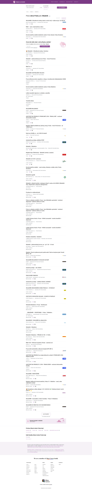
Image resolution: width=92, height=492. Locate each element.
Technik (45, 430)
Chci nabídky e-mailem (45, 46)
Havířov (45, 447)
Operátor (39, 430)
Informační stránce (59, 450)
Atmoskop (27, 472)
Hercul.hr (52, 468)
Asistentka (28, 430)
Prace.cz (27, 468)
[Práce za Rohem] (19, 2)
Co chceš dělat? (45, 5)
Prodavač (34, 430)
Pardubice (40, 447)
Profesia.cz (27, 467)
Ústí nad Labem (35, 447)
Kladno (48, 447)
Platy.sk (35, 471)
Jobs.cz (27, 464)
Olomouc (55, 445)
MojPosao (52, 464)
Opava (53, 447)
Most (50, 447)
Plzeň (50, 445)
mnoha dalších (57, 447)
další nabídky (46, 414)
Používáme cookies (30, 449)
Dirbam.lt (44, 468)
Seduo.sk (35, 468)
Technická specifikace (33, 452)
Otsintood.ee (44, 471)
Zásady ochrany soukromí (59, 449)
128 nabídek (62, 7)
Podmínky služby (38, 449)
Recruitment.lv (44, 474)
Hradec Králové (30, 447)
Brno (44, 445)
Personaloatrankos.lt (45, 472)
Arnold (35, 464)
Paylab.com (36, 472)
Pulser (51, 471)
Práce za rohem (28, 471)
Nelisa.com (27, 474)
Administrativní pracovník (54, 430)
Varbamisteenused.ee (45, 475)
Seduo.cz (35, 467)
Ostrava (47, 445)
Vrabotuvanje (52, 467)
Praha (27, 437)
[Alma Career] (46, 481)
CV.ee (43, 467)
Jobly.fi (60, 464)
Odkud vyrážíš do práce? (30, 5)
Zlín (43, 447)
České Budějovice (60, 445)
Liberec (52, 445)
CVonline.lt (44, 464)
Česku (34, 445)
